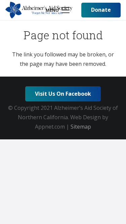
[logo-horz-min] (39, 10)
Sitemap (81, 126)
